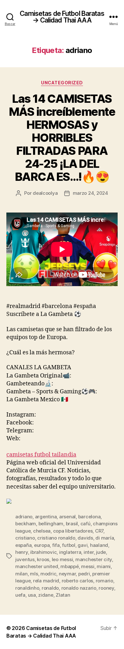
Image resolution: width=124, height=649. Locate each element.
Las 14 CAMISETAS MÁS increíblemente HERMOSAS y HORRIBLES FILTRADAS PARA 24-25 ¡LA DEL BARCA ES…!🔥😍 (62, 138)
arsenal (67, 517)
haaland (99, 545)
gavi (82, 545)
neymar (67, 574)
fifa (56, 545)
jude (101, 552)
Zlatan (63, 595)
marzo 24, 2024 (90, 193)
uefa (20, 595)
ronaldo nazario (78, 588)
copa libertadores (73, 531)
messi (87, 566)
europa (42, 545)
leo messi (62, 559)
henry (21, 552)
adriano (23, 517)
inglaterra (70, 552)
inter (89, 552)
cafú (85, 524)
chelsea (42, 531)
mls (34, 574)
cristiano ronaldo (56, 538)
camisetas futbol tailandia (41, 454)
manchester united (36, 566)
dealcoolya (45, 193)
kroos (43, 559)
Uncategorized (62, 82)
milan (21, 574)
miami (104, 566)
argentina (46, 517)
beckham (25, 524)
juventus (25, 559)
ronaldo (50, 588)
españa (23, 545)
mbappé (69, 566)
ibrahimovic (43, 552)
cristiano (25, 538)
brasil (72, 524)
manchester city (93, 559)
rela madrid (46, 581)
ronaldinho (27, 588)
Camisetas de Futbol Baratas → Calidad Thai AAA (62, 16)
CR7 (99, 531)
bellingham (50, 524)
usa (32, 595)
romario (104, 581)
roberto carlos (77, 581)
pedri (84, 574)
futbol (68, 545)
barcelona (89, 517)
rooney (106, 588)
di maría (104, 538)
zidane (45, 595)
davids (85, 538)
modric (48, 574)
